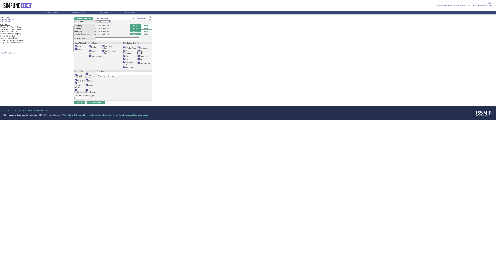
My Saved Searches (460, 5)
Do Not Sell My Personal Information (99, 115)
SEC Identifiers (7, 21)
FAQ (469, 5)
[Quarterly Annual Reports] (36, 38)
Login (489, 2)
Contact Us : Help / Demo (444, 5)
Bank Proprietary (127, 52)
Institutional (130, 67)
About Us (6, 110)
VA (141, 59)
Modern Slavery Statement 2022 (74, 115)
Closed (79, 49)
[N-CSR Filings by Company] (36, 34)
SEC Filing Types (139, 18)
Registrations (79, 92)
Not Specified (145, 63)
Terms (41, 110)
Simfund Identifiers (8, 19)
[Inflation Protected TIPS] (36, 32)
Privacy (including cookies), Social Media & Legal (130, 115)
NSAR (90, 81)
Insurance (144, 48)
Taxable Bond (96, 56)
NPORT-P (81, 81)
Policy (35, 110)
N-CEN (79, 76)
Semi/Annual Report (90, 77)
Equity (93, 47)
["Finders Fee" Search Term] (36, 27)
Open (79, 46)
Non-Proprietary (141, 52)
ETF (127, 59)
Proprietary (144, 56)
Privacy (30, 110)
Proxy (90, 86)
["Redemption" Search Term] (36, 29)
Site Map (488, 5)
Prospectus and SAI (78, 86)
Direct (128, 56)
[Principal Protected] (36, 36)
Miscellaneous (90, 92)
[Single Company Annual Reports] (36, 40)
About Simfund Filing (478, 5)
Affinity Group (131, 48)
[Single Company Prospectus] (36, 43)
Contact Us (15, 110)
